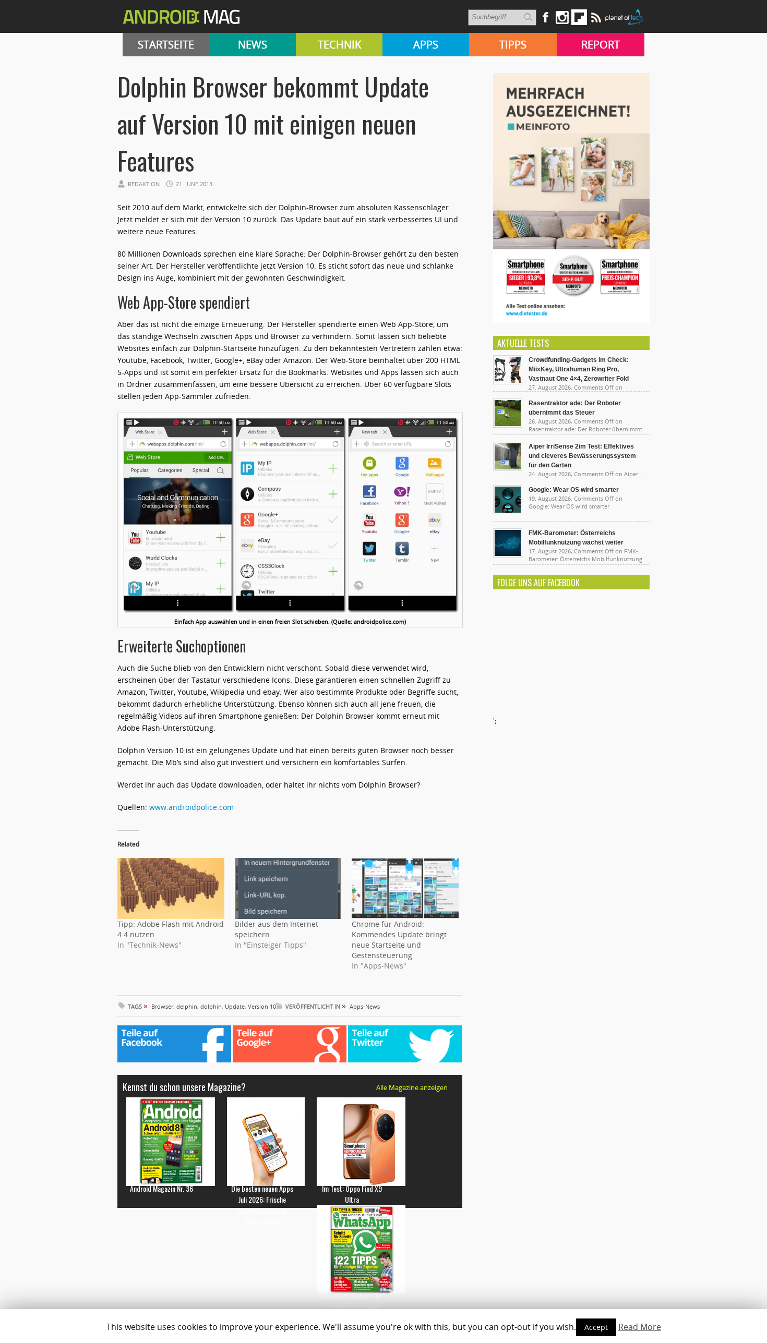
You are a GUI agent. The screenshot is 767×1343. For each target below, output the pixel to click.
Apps (425, 45)
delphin (186, 1006)
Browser (162, 1006)
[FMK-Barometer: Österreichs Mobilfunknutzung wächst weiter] (507, 555)
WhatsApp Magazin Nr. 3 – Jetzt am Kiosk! (351, 1301)
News (252, 45)
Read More (639, 1327)
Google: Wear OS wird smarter (574, 489)
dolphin (211, 1006)
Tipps (512, 45)
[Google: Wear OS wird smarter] (507, 511)
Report (600, 45)
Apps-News (365, 1006)
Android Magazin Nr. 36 (161, 1188)
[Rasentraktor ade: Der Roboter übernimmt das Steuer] (507, 425)
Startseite (166, 45)
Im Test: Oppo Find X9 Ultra (352, 1194)
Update (235, 1006)
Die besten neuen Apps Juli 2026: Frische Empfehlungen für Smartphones (262, 1205)
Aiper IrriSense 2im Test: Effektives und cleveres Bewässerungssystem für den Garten (582, 456)
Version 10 (262, 1006)
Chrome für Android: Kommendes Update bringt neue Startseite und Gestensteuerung (399, 939)
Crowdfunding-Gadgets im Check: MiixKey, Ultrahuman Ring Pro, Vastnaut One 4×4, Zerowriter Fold (579, 369)
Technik (339, 45)
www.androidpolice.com (191, 807)
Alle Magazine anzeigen (412, 1087)
